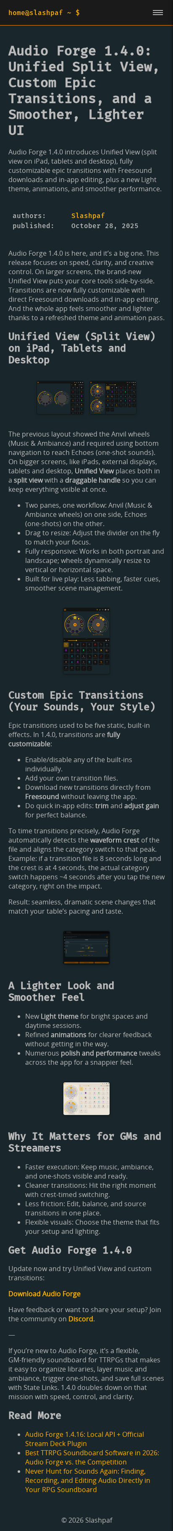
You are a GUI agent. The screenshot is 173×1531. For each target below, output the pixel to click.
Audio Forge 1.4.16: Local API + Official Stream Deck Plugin (84, 1439)
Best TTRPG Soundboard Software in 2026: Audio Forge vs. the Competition (92, 1457)
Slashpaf (88, 216)
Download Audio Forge (44, 1293)
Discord (80, 1318)
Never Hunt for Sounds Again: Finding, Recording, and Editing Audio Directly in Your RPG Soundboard (87, 1480)
